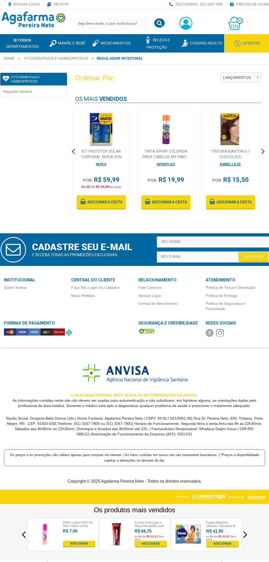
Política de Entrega (221, 295)
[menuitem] (9, 58)
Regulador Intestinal (17, 92)
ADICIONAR (79, 543)
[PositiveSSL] (146, 331)
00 (239, 20)
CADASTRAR (253, 257)
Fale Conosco (150, 287)
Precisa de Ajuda (252, 4)
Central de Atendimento (158, 303)
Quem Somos (15, 287)
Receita (61, 4)
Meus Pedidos (83, 295)
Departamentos (22, 43)
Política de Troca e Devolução (230, 287)
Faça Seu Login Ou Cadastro (95, 287)
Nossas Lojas (26, 4)
